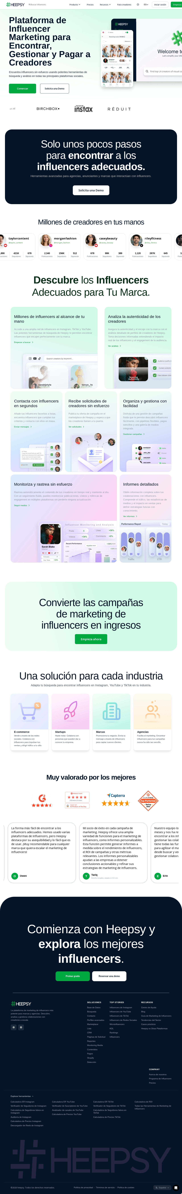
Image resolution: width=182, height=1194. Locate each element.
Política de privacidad (83, 1187)
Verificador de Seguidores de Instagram (28, 1106)
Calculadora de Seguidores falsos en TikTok (109, 1111)
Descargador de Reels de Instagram (27, 1125)
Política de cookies (125, 1187)
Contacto (91, 1016)
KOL (112, 1028)
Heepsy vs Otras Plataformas (154, 1028)
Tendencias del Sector (151, 1020)
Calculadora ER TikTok (103, 1102)
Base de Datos (93, 1007)
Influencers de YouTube (120, 1011)
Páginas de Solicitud (96, 1037)
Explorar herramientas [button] (21, 1096)
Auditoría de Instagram (21, 1117)
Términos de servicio (105, 1187)
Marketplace (92, 1024)
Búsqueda (91, 1011)
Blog (143, 1011)
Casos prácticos (148, 1024)
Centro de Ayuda (148, 1007)
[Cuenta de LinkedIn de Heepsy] (21, 1027)
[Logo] (15, 4)
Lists (89, 1028)
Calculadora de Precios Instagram (26, 1121)
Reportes (91, 1041)
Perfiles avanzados (95, 1020)
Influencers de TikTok (119, 1016)
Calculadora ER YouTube (63, 1102)
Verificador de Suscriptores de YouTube (70, 1106)
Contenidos (92, 1049)
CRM (89, 1032)
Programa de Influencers (160, 1078)
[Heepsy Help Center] (138, 4)
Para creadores (124, 4)
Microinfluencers (117, 1024)
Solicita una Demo (54, 88)
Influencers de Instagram (121, 1007)
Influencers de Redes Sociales (123, 1020)
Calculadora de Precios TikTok (106, 1117)
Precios (90, 4)
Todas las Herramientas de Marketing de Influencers (153, 1107)
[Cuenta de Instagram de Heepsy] (13, 1027)
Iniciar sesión (160, 4)
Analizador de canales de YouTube (67, 1110)
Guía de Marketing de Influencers (156, 1016)
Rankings (114, 1032)
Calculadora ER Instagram (22, 1102)
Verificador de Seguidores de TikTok (109, 1106)
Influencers (115, 1037)
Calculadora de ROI (143, 1102)
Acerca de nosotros (158, 1074)
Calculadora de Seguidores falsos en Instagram (27, 1111)
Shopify (90, 1058)
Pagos (90, 1053)
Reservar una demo (109, 976)
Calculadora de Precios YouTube (66, 1114)
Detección (91, 1062)
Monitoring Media (95, 1045)
